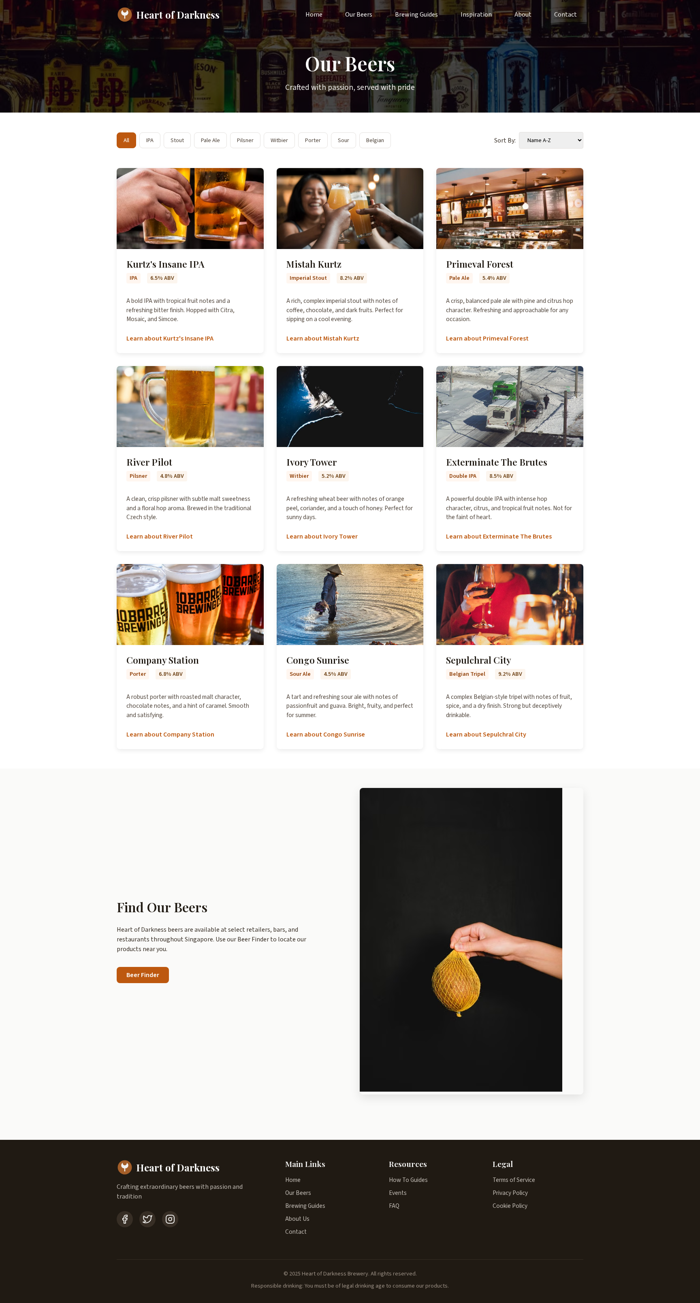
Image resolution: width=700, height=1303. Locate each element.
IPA (150, 140)
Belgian (375, 140)
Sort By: (505, 140)
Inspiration (476, 14)
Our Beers (358, 14)
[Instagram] (170, 1219)
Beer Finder (142, 975)
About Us (297, 1218)
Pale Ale (210, 140)
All (126, 140)
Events (398, 1192)
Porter (313, 140)
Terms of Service (514, 1179)
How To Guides (408, 1179)
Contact (565, 14)
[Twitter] (147, 1219)
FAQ (394, 1205)
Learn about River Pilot (159, 536)
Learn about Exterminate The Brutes (499, 536)
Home (313, 14)
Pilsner (245, 140)
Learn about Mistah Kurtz (322, 338)
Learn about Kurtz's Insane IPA (169, 338)
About (522, 14)
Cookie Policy (510, 1205)
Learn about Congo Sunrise (325, 734)
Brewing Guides (416, 14)
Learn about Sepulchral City (486, 734)
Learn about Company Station (170, 734)
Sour (343, 140)
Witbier (279, 140)
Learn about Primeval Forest (487, 338)
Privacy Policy (510, 1192)
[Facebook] (125, 1219)
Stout (177, 140)
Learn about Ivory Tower (322, 536)
